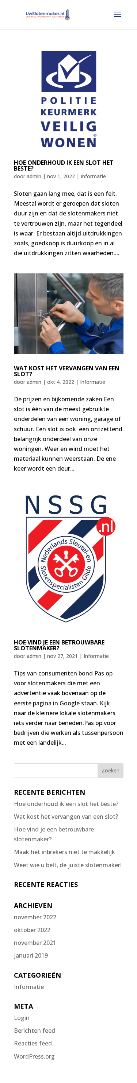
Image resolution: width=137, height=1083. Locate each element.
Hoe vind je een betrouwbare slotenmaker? (59, 645)
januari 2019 (31, 955)
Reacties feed (33, 1043)
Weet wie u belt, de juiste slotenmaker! (68, 865)
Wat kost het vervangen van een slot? (66, 371)
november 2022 (35, 917)
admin (34, 176)
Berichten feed (34, 1030)
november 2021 (35, 943)
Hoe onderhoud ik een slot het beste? (64, 165)
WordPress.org (34, 1056)
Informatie (93, 176)
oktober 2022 (32, 930)
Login (22, 1018)
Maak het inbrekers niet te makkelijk (64, 852)
